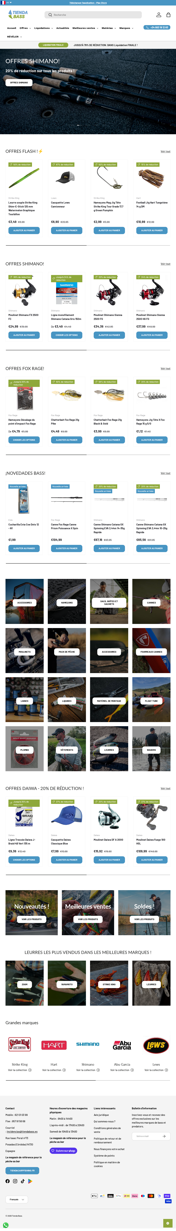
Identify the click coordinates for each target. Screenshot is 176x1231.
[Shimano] (88, 1045)
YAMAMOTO (67, 984)
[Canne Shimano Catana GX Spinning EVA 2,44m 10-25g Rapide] (152, 500)
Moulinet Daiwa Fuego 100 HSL (150, 841)
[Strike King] (20, 1045)
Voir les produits (32, 919)
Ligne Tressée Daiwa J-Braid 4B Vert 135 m (21, 841)
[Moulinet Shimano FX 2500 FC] (24, 290)
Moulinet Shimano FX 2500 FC (23, 316)
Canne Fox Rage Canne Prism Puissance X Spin (64, 526)
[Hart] (54, 1045)
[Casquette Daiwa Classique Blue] (66, 815)
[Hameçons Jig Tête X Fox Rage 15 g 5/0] (152, 395)
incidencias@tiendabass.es (22, 1131)
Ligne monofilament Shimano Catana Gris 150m (66, 316)
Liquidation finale (53, 44)
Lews (156, 1064)
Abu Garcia (122, 1064)
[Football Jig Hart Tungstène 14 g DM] (152, 178)
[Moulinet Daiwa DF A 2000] (109, 815)
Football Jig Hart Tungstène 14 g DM (152, 204)
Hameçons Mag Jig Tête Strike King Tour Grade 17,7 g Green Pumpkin (108, 206)
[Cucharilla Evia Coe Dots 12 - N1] (24, 500)
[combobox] (93, 14)
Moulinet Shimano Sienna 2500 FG (108, 316)
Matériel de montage (109, 701)
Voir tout (165, 151)
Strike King (20, 1064)
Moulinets (25, 651)
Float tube (151, 701)
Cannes (151, 602)
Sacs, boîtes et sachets (109, 602)
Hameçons (67, 602)
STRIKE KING (109, 984)
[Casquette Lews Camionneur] (66, 178)
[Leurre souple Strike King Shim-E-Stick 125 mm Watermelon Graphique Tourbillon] (24, 178)
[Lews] (156, 1045)
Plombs (24, 750)
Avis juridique (101, 1114)
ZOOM (24, 984)
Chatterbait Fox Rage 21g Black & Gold (108, 421)
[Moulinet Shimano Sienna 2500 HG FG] (152, 290)
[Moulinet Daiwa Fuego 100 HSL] (152, 815)
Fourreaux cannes (151, 651)
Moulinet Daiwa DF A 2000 (108, 839)
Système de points (104, 1155)
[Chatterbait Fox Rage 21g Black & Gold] (109, 395)
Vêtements (66, 750)
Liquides (67, 701)
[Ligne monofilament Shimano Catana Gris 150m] (66, 290)
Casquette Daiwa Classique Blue (61, 841)
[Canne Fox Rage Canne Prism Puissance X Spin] (66, 500)
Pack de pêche (67, 651)
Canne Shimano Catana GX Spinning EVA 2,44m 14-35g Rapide (109, 528)
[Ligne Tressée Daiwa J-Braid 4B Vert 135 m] (24, 815)
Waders (151, 750)
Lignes (24, 701)
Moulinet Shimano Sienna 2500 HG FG (150, 316)
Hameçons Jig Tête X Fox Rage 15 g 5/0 (150, 421)
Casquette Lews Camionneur (60, 204)
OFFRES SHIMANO (19, 82)
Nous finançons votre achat (109, 1149)
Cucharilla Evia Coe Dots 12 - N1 (23, 526)
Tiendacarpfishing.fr (22, 1170)
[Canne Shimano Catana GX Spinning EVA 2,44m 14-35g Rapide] (109, 500)
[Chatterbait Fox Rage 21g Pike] (66, 395)
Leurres (109, 750)
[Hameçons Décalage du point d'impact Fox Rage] (24, 395)
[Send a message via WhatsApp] (6, 1225)
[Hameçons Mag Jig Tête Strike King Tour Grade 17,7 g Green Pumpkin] (109, 178)
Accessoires (24, 602)
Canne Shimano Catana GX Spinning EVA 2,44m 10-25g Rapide (151, 528)
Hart (54, 1064)
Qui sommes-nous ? (104, 1121)
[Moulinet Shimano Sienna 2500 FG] (109, 290)
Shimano (88, 1064)
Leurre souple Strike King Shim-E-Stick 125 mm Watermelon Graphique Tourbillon (22, 208)
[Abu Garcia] (122, 1045)
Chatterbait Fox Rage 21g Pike (65, 421)
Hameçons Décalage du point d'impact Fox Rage (22, 421)
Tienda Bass (17, 1216)
